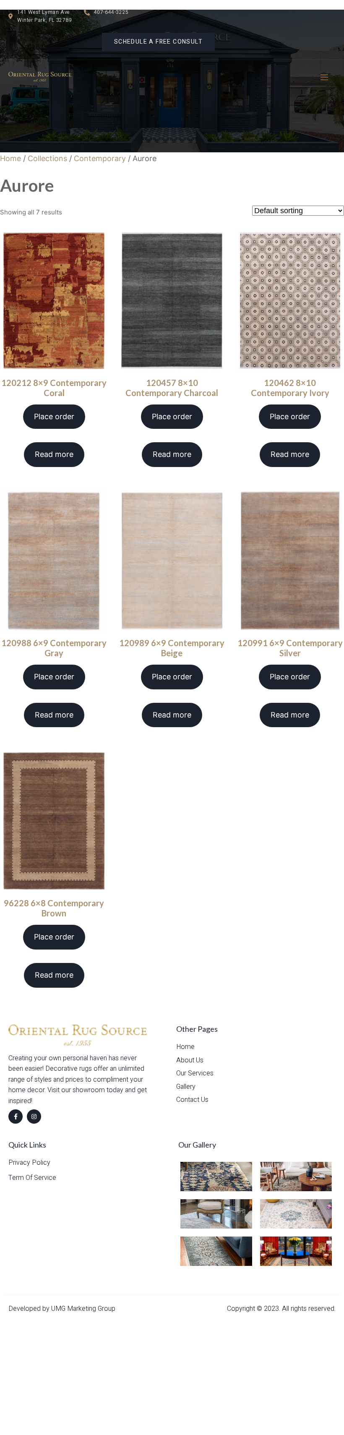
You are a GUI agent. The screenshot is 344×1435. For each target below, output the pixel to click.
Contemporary (100, 158)
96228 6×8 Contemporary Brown (54, 908)
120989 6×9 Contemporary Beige (171, 648)
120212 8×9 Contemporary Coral (54, 388)
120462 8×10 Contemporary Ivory (290, 388)
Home (10, 158)
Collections (47, 158)
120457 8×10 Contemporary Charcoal (171, 388)
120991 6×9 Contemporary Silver (290, 648)
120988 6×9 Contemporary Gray (54, 648)
